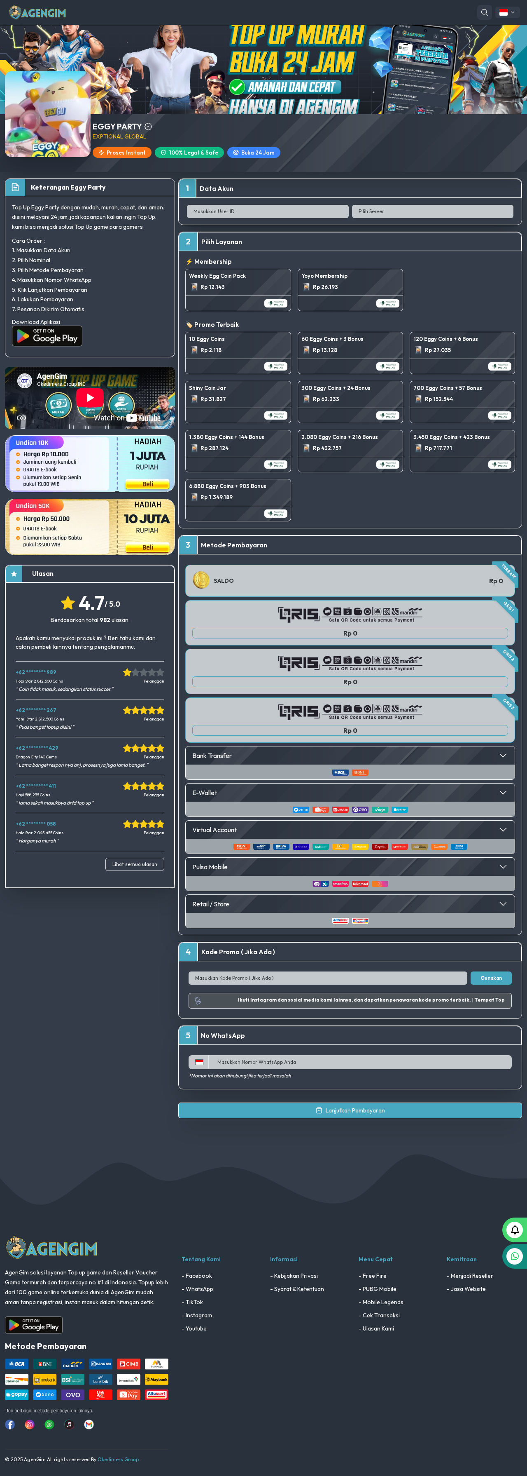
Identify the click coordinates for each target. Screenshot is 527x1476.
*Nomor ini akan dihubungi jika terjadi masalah (240, 1075)
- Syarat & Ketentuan (297, 1289)
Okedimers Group (118, 1459)
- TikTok (192, 1302)
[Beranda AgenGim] (37, 12)
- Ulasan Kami (376, 1328)
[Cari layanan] (484, 12)
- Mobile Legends (381, 1302)
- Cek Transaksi (379, 1315)
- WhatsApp (197, 1289)
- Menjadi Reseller (470, 1275)
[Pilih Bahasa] (507, 12)
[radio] (238, 290)
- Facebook (197, 1275)
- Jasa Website (466, 1289)
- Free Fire (373, 1275)
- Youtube (194, 1328)
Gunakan (491, 978)
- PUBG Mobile (377, 1289)
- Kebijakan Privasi (294, 1275)
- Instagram (197, 1315)
